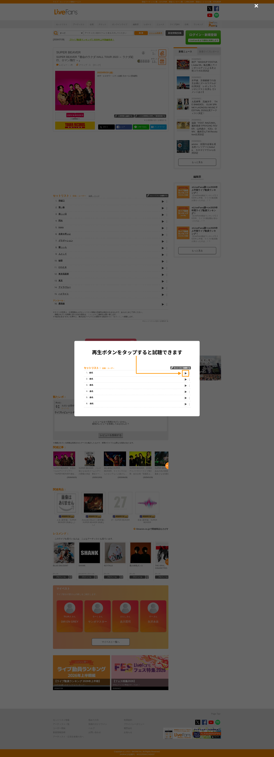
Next (166, 465)
